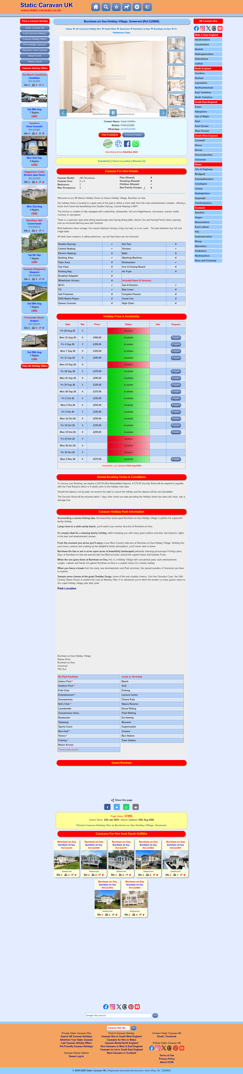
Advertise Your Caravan (35, 50)
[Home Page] (95, 7)
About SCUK (34, 56)
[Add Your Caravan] (137, 7)
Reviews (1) (139, 161)
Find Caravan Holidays (34, 33)
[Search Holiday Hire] (106, 7)
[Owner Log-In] (147, 7)
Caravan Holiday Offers (35, 39)
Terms (115, 161)
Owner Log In (35, 61)
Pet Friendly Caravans (34, 44)
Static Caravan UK (34, 28)
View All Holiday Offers (34, 366)
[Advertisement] (121, 961)
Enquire (176, 337)
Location (126, 161)
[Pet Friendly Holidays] (126, 7)
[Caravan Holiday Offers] (116, 7)
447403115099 (128, 129)
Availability (104, 161)
